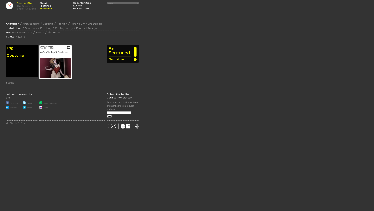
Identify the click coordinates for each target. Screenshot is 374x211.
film (73, 23)
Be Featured (81, 8)
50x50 (10, 37)
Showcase (45, 8)
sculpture (25, 32)
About (43, 2)
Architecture (31, 23)
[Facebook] (7, 103)
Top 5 (21, 37)
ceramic (48, 23)
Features (45, 5)
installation (14, 28)
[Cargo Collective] (40, 103)
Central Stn (24, 3)
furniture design (90, 23)
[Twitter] (24, 103)
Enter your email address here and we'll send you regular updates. (122, 106)
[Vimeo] (24, 108)
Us (7, 122)
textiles (11, 32)
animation (12, 23)
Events (77, 5)
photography (64, 28)
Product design (86, 28)
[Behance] (7, 108)
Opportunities (82, 2)
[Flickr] (40, 108)
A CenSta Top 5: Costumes (54, 52)
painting (46, 28)
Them (16, 122)
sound (40, 32)
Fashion (62, 23)
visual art (54, 32)
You (11, 122)
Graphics (31, 28)
